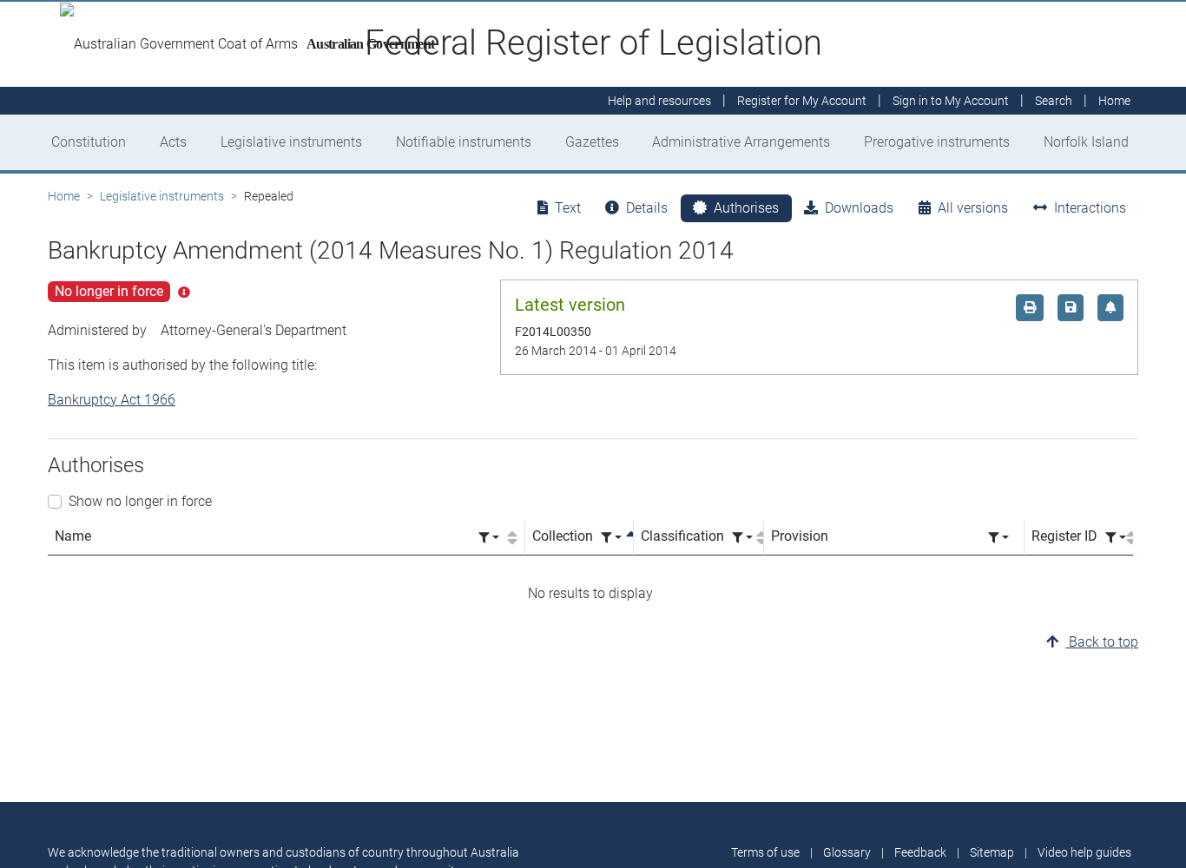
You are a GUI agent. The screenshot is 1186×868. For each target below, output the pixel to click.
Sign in (951, 101)
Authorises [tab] (746, 208)
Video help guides (1084, 852)
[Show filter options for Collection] (611, 537)
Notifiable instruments (463, 142)
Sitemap (992, 852)
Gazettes (592, 142)
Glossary (847, 852)
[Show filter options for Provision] (998, 537)
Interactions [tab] (1090, 208)
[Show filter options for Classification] (742, 537)
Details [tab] (647, 208)
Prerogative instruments (937, 142)
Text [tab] (568, 208)
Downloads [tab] (859, 208)
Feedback (920, 852)
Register (801, 101)
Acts (173, 142)
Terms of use (765, 852)
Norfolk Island (1086, 142)
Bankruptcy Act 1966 (111, 399)
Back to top (1101, 642)
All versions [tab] (973, 208)
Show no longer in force (140, 501)
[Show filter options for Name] (489, 537)
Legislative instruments (291, 142)
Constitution (88, 142)
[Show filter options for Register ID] (1115, 537)
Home (64, 196)
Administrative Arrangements (741, 142)
